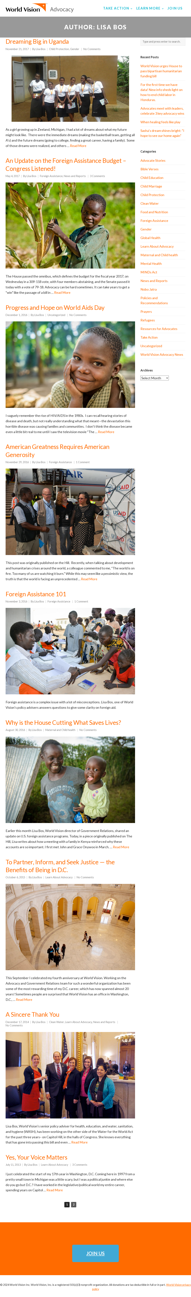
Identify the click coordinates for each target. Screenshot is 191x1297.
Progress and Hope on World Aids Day (55, 307)
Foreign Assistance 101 (36, 594)
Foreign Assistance (51, 176)
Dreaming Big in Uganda (37, 41)
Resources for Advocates (158, 329)
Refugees (147, 320)
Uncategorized (56, 315)
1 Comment (83, 462)
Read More (78, 146)
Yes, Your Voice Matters (36, 1157)
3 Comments (97, 176)
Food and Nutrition (154, 212)
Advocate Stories (152, 160)
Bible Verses (149, 169)
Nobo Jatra (148, 289)
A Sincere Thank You (32, 1014)
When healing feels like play (160, 122)
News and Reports (75, 176)
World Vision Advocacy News (161, 354)
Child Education (151, 178)
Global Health (150, 238)
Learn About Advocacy (59, 877)
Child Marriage (151, 186)
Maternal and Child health (60, 730)
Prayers (146, 311)
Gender (74, 49)
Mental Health (151, 263)
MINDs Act (148, 272)
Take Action (149, 337)
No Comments (92, 49)
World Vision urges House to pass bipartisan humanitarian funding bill (161, 71)
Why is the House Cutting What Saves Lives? (63, 722)
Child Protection (59, 49)
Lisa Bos (41, 49)
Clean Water (56, 1022)
